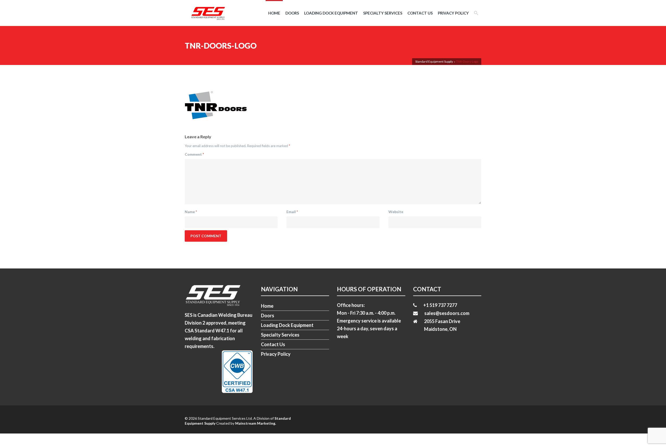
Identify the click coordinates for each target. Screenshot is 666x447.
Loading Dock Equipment (331, 13)
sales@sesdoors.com (446, 313)
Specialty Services (382, 13)
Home (274, 13)
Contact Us (420, 13)
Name (191, 211)
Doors (292, 13)
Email (292, 211)
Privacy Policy (453, 13)
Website (395, 211)
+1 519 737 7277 (440, 305)
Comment (194, 154)
